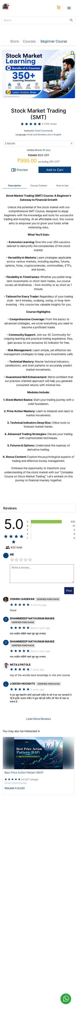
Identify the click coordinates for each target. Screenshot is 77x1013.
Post (69, 590)
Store (14, 41)
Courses (29, 41)
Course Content (38, 185)
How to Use (62, 185)
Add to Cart (54, 170)
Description (14, 185)
